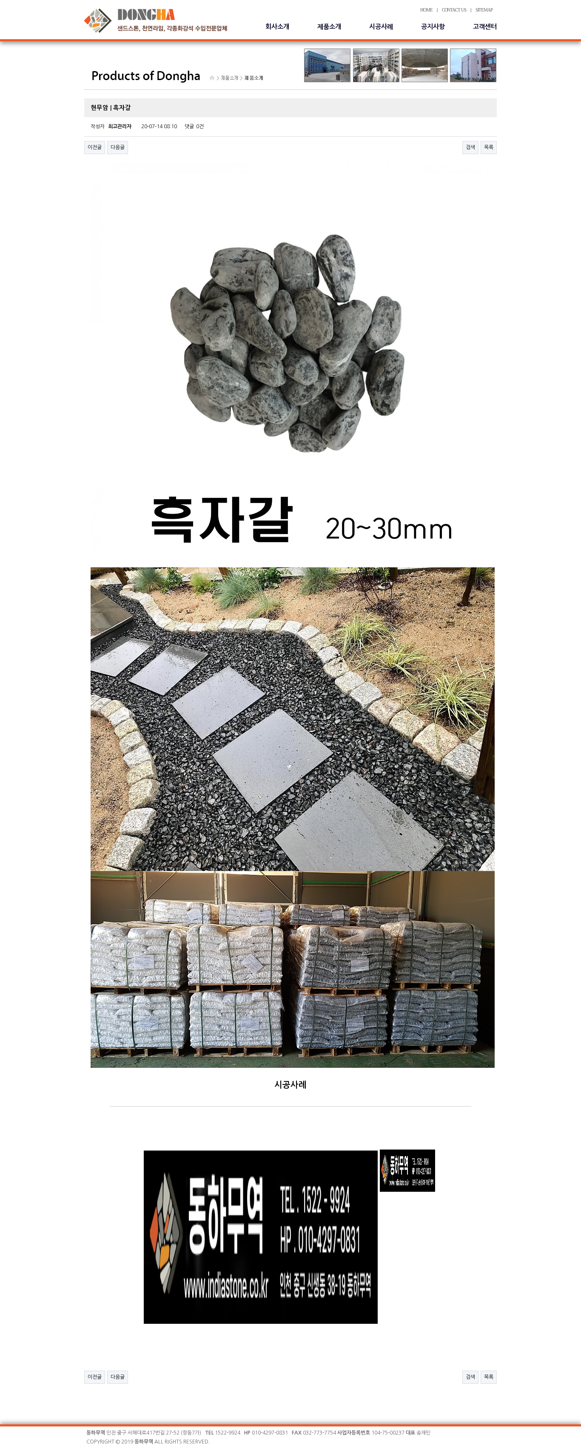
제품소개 (329, 26)
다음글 (118, 147)
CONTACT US (454, 9)
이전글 (95, 147)
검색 (470, 147)
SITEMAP (484, 9)
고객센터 (485, 26)
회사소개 (277, 26)
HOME (426, 9)
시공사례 (381, 26)
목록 (488, 147)
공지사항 (433, 26)
